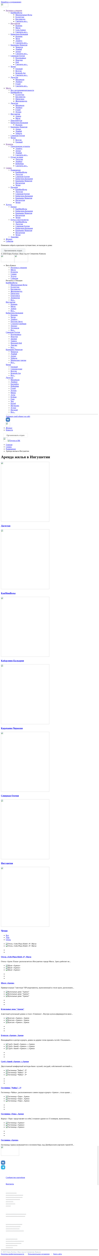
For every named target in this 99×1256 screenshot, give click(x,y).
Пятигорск (19, 99)
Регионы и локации (14, 10)
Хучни (13, 408)
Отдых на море (17, 157)
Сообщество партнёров (15, 1177)
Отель (8, 940)
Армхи (18, 116)
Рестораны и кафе (13, 1226)
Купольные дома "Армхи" (12, 1009)
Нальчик (18, 36)
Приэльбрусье (16, 120)
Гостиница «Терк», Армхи (12, 1114)
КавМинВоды (16, 13)
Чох (12, 401)
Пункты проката (12, 1228)
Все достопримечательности (22, 90)
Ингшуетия (20, 183)
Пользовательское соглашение (39, 1254)
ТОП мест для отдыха (15, 1240)
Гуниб (18, 84)
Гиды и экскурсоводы (20, 220)
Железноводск (21, 101)
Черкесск (19, 47)
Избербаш (19, 164)
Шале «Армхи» (7, 983)
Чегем (13, 317)
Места (8, 88)
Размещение (16, 170)
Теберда (18, 133)
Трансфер (14, 237)
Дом (7, 937)
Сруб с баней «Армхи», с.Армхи (15, 1061)
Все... (13, 300)
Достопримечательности (16, 1213)
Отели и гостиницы (14, 1223)
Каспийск (15, 384)
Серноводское (16, 369)
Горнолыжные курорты (20, 146)
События (9, 241)
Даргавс (14, 345)
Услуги (9, 205)
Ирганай (14, 410)
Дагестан (14, 77)
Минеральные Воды (23, 15)
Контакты (10, 1184)
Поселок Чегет (17, 321)
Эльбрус (18, 41)
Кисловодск (20, 19)
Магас (18, 28)
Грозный (19, 69)
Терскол (14, 326)
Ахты (13, 395)
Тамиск (14, 341)
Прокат (14, 207)
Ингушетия (15, 23)
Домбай (18, 49)
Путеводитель (11, 1238)
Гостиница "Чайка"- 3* (11, 1088)
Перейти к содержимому (11, 2)
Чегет (17, 38)
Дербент (18, 82)
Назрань (18, 26)
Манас (13, 393)
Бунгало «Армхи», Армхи (12, 1035)
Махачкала (19, 79)
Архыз (18, 51)
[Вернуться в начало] (4, 6)
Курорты (9, 144)
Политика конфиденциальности (12, 1254)
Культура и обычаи (13, 1242)
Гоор (12, 399)
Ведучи (18, 71)
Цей (17, 62)
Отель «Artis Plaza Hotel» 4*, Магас (16, 957)
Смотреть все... (21, 21)
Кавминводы (11, 1192)
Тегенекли (15, 328)
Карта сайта (57, 1254)
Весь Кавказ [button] (11, 265)
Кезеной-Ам (20, 73)
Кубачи (14, 397)
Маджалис (15, 406)
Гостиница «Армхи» (9, 1140)
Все (7, 935)
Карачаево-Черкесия (19, 45)
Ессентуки (19, 17)
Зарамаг (14, 339)
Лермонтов (15, 298)
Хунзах (18, 112)
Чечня (13, 67)
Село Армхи (20, 30)
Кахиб (13, 403)
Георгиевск (15, 296)
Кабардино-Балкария (19, 34)
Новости (9, 430)
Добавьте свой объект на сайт (18, 416)
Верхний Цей (16, 343)
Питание (14, 187)
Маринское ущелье (18, 360)
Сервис (9, 168)
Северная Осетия (18, 56)
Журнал (9, 239)
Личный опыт (11, 1245)
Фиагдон (19, 60)
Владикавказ (20, 58)
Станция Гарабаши (18, 324)
